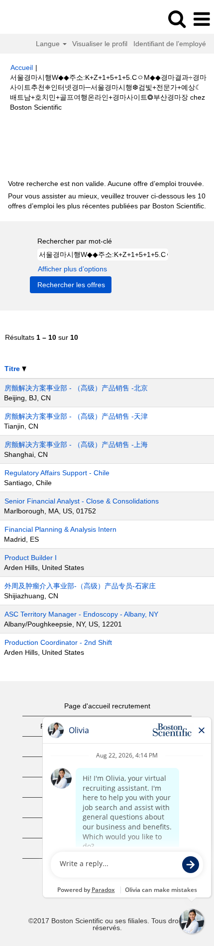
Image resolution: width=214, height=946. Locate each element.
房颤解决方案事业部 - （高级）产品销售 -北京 (76, 388)
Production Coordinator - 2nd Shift (58, 642)
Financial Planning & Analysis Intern (60, 529)
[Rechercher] (176, 18)
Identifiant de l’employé (169, 44)
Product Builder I (30, 558)
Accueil (21, 67)
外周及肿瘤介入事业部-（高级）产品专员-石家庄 (80, 586)
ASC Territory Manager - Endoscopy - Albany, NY (81, 614)
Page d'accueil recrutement (107, 706)
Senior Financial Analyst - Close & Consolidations (81, 501)
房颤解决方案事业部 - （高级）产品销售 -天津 (76, 416)
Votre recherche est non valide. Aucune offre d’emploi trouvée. (106, 184)
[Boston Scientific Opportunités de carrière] (35, 18)
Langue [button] (49, 44)
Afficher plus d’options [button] (72, 269)
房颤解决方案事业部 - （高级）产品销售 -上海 (76, 444)
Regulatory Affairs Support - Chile (56, 473)
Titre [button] (13, 369)
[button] (201, 19)
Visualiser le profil (99, 44)
